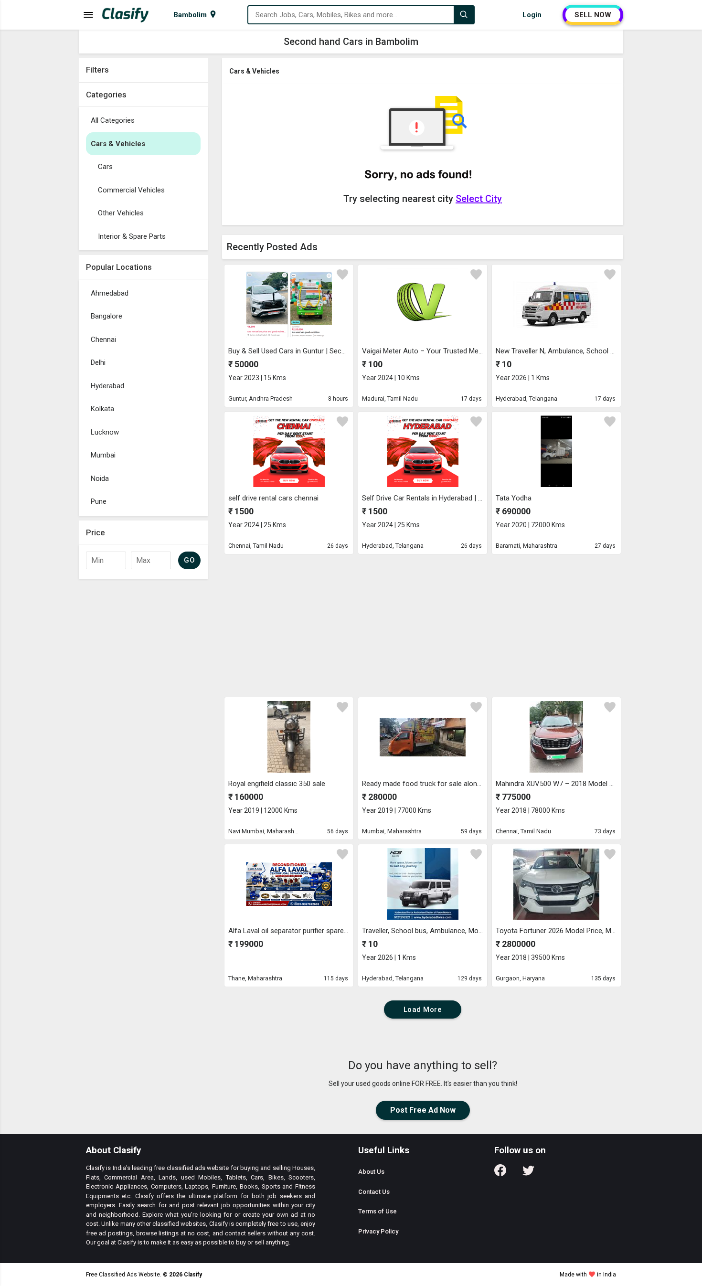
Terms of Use (377, 1211)
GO (189, 560)
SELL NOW (592, 15)
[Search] (464, 14)
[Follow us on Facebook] (500, 1173)
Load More (423, 1009)
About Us (371, 1171)
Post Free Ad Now (423, 1110)
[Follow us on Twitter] (528, 1173)
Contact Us (374, 1191)
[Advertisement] (143, 727)
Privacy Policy (378, 1231)
